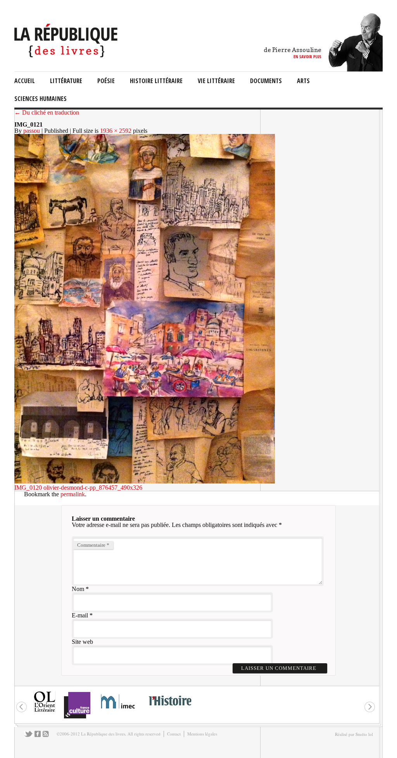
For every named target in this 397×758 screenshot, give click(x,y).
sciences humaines (40, 98)
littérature (66, 80)
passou (31, 130)
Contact (174, 734)
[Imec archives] (118, 711)
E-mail (80, 615)
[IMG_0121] (144, 481)
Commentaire (93, 545)
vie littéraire (216, 80)
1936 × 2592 (115, 130)
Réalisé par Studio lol (354, 734)
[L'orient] (44, 711)
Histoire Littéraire (156, 80)
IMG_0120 (28, 487)
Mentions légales (202, 734)
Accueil (24, 80)
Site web (82, 641)
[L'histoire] (170, 710)
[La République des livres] (66, 55)
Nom (78, 589)
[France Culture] (77, 718)
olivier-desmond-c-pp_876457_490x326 (92, 487)
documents (266, 80)
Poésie (106, 80)
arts (303, 80)
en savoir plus (307, 56)
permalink (72, 494)
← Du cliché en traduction (46, 112)
